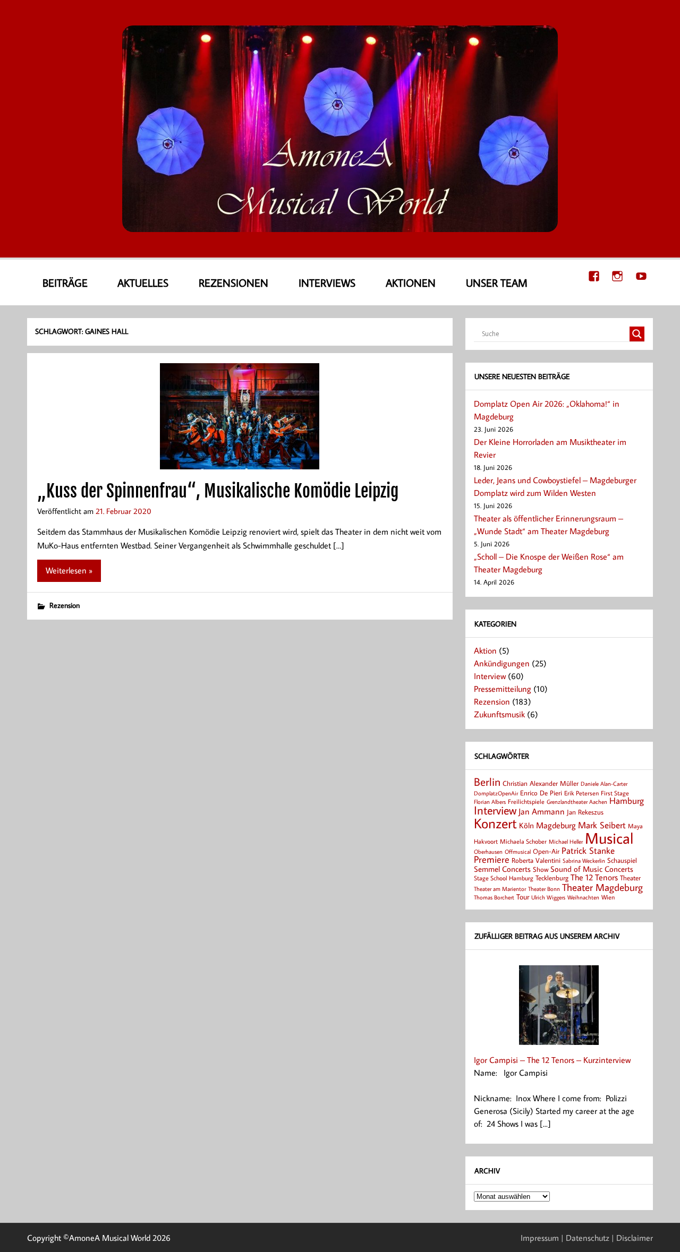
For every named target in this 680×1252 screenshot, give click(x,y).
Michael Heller (566, 841)
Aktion (485, 650)
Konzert (495, 823)
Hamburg (626, 800)
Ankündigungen (502, 663)
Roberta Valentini (536, 860)
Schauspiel (622, 860)
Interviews (327, 282)
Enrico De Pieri (541, 792)
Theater (630, 877)
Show (540, 869)
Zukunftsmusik (499, 714)
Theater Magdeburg (602, 887)
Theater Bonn (544, 889)
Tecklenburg (552, 877)
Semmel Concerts (502, 868)
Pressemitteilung (502, 688)
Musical (609, 838)
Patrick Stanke (588, 850)
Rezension (64, 605)
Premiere (491, 859)
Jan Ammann (541, 811)
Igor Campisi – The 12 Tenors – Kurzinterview (552, 1059)
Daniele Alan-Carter (604, 783)
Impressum (540, 1237)
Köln (526, 825)
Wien (608, 897)
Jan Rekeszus (585, 812)
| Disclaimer (632, 1237)
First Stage (615, 793)
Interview (490, 676)
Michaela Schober (523, 841)
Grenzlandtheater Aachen (577, 801)
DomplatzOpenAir (496, 793)
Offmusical (518, 851)
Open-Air (546, 851)
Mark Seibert (602, 825)
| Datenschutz (585, 1237)
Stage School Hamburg (503, 878)
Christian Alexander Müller (541, 783)
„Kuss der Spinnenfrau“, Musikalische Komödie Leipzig (218, 491)
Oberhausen (488, 851)
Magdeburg (556, 824)
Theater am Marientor (500, 889)
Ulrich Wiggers (548, 897)
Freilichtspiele (526, 801)
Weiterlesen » (69, 570)
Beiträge (65, 282)
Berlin (487, 782)
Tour (522, 896)
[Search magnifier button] (637, 334)
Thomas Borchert (494, 897)
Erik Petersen (581, 793)
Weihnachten (583, 897)
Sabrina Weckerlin (584, 860)
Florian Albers (490, 801)
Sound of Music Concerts (591, 868)
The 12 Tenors (594, 877)
